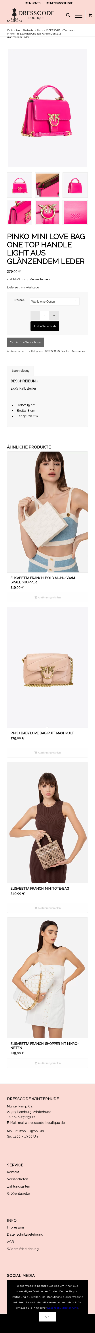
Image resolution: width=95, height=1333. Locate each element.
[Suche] (66, 15)
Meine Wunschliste (59, 3)
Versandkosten (40, 279)
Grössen (19, 300)
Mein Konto (32, 3)
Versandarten (17, 1179)
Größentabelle (18, 1194)
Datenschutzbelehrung (25, 1234)
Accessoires (78, 351)
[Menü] (76, 15)
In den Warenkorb (45, 326)
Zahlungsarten (18, 1186)
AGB (10, 1242)
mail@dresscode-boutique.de (41, 1123)
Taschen (65, 351)
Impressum (15, 1227)
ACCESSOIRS (52, 351)
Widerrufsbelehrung (23, 1249)
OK (47, 1316)
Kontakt (13, 1172)
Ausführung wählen (49, 597)
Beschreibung (20, 370)
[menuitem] (33, 3)
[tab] (20, 371)
